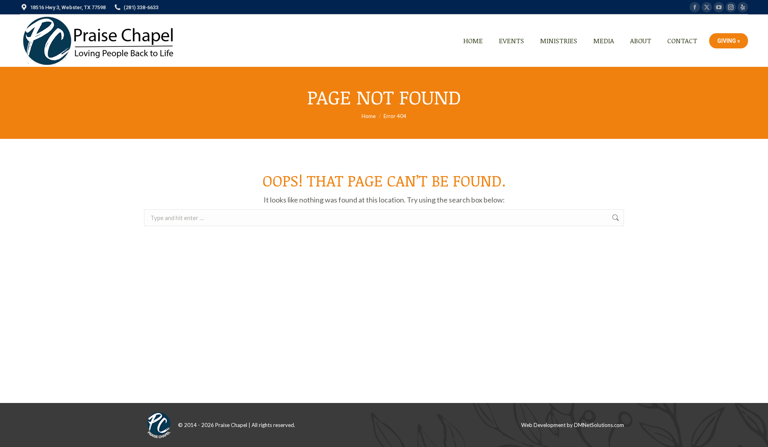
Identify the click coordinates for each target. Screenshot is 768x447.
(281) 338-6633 (141, 7)
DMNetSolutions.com (599, 425)
